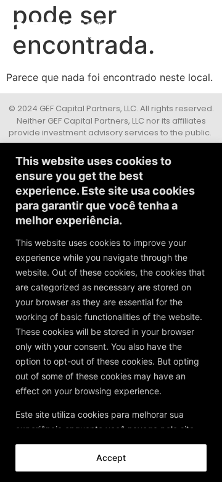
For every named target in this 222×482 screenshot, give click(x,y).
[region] (111, 312)
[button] (171, 28)
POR (201, 28)
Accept (111, 457)
